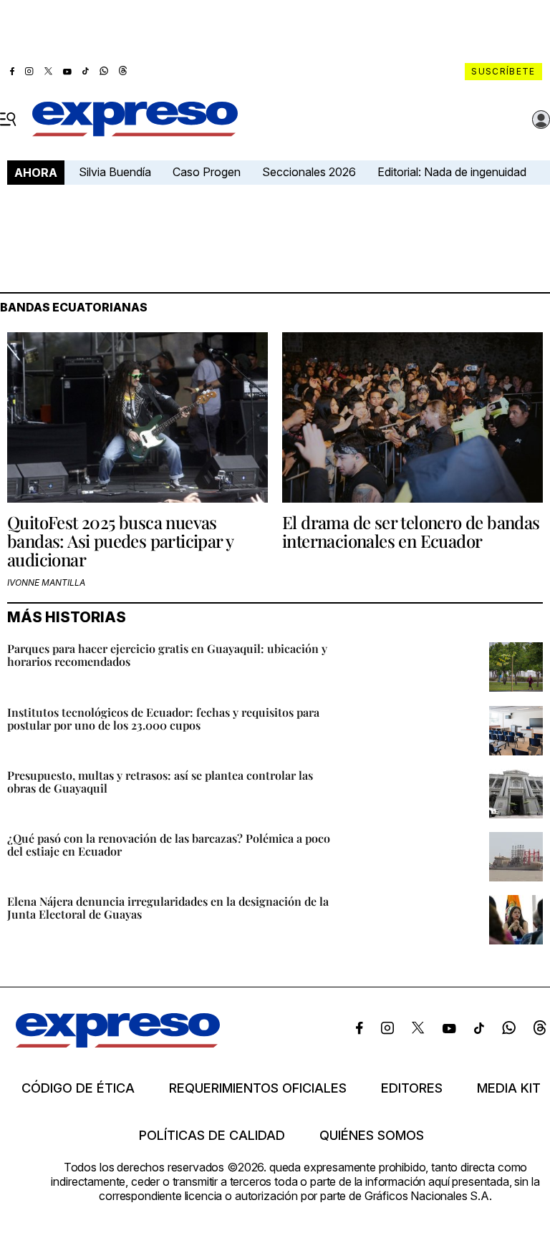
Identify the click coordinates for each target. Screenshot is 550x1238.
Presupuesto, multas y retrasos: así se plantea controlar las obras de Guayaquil (160, 781)
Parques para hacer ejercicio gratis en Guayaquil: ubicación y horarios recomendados (167, 655)
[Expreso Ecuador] (118, 1043)
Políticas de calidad (212, 1135)
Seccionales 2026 (309, 172)
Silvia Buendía (115, 172)
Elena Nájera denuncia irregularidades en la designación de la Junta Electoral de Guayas (168, 908)
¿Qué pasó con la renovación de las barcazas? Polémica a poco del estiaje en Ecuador (168, 845)
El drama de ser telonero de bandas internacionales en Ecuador (411, 531)
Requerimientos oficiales (258, 1088)
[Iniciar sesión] (541, 119)
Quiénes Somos (371, 1135)
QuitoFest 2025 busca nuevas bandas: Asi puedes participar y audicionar (120, 541)
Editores (412, 1088)
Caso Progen (207, 172)
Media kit (509, 1088)
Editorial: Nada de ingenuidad (451, 172)
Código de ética (78, 1088)
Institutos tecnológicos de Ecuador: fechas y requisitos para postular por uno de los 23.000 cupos (163, 718)
